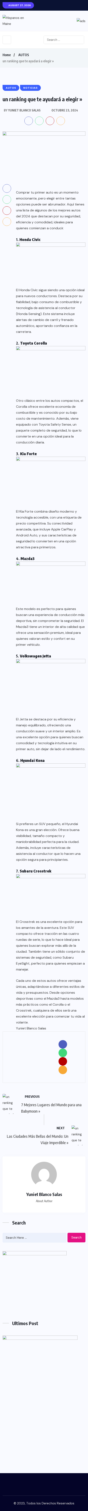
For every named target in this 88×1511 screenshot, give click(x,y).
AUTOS (23, 55)
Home (7, 55)
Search (76, 1237)
